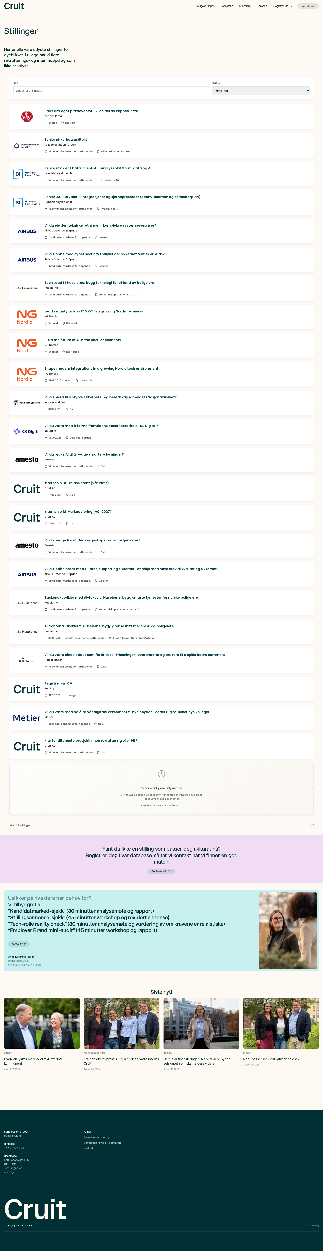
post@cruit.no (13, 1135)
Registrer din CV (282, 5)
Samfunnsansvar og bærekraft (102, 1142)
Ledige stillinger (205, 5)
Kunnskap (244, 5)
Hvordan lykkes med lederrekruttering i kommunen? (33, 1061)
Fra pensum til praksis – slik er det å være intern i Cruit (121, 1061)
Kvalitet (88, 1148)
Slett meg (314, 1225)
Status (216, 83)
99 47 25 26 (34, 964)
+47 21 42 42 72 (14, 1147)
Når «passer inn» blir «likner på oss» (271, 1059)
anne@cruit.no (17, 964)
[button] (226, 5)
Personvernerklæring (97, 1137)
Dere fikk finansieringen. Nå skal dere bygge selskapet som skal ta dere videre (197, 1061)
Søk (15, 83)
